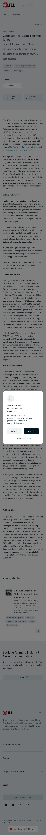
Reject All (14, 431)
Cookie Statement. (17, 423)
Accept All (31, 431)
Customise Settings (23, 438)
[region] (23, 417)
